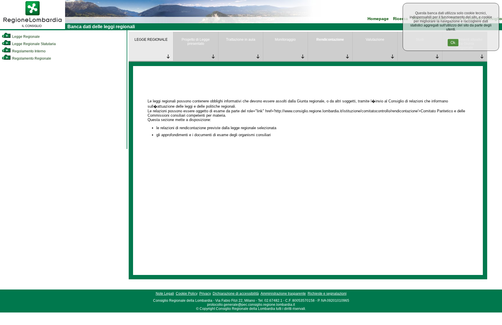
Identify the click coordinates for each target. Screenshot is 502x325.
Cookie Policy (187, 294)
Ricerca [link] (400, 19)
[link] (32, 28)
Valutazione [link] (375, 40)
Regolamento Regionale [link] (31, 58)
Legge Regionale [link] (25, 37)
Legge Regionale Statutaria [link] (33, 44)
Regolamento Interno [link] (28, 51)
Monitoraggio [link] (285, 40)
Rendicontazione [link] (330, 40)
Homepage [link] (378, 19)
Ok (453, 42)
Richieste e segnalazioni (327, 294)
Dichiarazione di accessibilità (236, 294)
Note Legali (165, 294)
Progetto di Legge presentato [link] (196, 42)
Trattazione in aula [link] (240, 40)
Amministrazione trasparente (283, 294)
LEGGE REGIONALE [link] (151, 40)
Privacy (205, 294)
